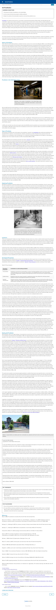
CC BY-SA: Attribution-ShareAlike (13, 582)
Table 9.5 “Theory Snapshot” (30, 262)
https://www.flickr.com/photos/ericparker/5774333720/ (40, 576)
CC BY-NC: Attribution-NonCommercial (11, 578)
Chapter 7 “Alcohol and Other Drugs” (19, 340)
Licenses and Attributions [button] (7, 590)
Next (51, 594)
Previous (5, 594)
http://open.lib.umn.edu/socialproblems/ (15, 575)
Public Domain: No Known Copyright (13, 587)
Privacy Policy (28, 605)
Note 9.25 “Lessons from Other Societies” (31, 412)
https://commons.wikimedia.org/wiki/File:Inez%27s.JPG (42, 586)
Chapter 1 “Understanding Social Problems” (24, 260)
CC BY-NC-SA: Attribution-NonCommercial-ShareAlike (35, 575)
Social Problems (9, 2)
